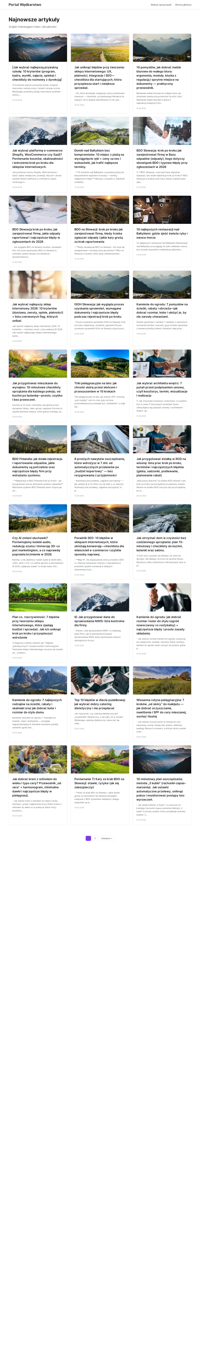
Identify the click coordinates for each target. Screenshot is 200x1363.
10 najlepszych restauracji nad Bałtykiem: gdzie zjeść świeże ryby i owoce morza (162, 233)
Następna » (106, 838)
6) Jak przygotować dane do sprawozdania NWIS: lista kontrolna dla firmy (99, 621)
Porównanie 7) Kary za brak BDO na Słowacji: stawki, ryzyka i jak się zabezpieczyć (99, 783)
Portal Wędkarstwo (25, 4)
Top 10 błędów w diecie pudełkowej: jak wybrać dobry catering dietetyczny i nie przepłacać (100, 704)
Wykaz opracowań (161, 4)
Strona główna (183, 4)
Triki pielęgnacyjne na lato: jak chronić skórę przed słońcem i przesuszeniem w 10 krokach (95, 387)
